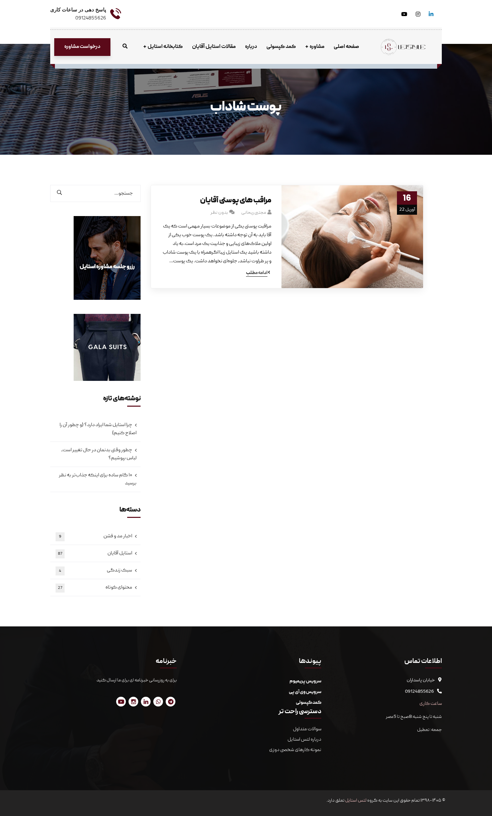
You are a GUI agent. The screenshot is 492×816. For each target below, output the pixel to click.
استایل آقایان (95, 553)
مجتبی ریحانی (253, 212)
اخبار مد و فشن (95, 536)
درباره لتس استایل (304, 739)
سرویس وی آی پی (305, 692)
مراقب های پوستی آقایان (235, 201)
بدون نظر (219, 212)
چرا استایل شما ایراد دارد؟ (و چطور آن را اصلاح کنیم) (98, 429)
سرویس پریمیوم (305, 681)
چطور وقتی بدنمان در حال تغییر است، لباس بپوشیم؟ (99, 454)
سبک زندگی (95, 570)
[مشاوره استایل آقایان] (403, 47)
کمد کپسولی (308, 702)
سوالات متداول (306, 729)
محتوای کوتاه (95, 587)
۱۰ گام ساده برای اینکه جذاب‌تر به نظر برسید (98, 479)
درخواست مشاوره (82, 47)
